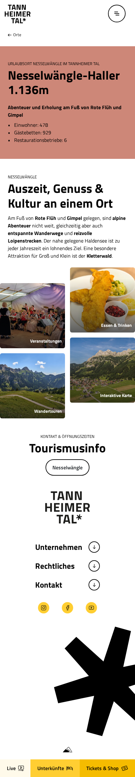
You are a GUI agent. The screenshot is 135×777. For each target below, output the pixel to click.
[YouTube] (91, 607)
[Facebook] (67, 607)
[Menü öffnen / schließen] (117, 13)
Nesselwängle (67, 467)
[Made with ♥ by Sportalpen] (67, 750)
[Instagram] (43, 607)
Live (11, 768)
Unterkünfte (50, 768)
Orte (16, 34)
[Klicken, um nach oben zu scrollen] (10, 736)
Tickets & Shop (102, 768)
